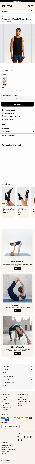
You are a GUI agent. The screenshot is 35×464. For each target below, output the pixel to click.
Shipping (3, 95)
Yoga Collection (5, 403)
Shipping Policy (5, 451)
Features (4, 124)
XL (21, 90)
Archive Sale (4, 409)
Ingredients (5, 128)
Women (3, 399)
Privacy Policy (5, 447)
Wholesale (20, 397)
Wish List (3, 405)
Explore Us (21, 405)
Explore (17, 268)
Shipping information (8, 135)
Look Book (4, 397)
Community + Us (6, 407)
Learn (19, 403)
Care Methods (6, 131)
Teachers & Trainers (23, 399)
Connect (4, 139)
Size (2, 87)
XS (3, 90)
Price (3, 68)
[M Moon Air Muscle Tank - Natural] (4, 81)
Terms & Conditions (6, 445)
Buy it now (17, 104)
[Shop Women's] (17, 330)
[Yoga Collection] (17, 245)
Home (2, 16)
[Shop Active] (17, 288)
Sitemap (3, 453)
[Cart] (29, 6)
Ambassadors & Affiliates (24, 401)
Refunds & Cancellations (8, 449)
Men (2, 401)
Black (13, 184)
